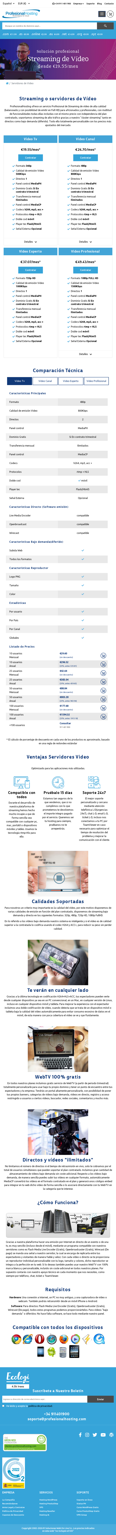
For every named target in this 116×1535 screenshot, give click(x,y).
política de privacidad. (40, 1406)
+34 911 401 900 (63, 3)
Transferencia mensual (21, 445)
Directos (14, 419)
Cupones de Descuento (13, 1515)
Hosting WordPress (48, 1500)
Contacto (109, 3)
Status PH (81, 1503)
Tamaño (14, 585)
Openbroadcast (17, 524)
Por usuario (15, 611)
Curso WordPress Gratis (87, 1507)
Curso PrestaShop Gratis (88, 1511)
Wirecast (14, 533)
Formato (14, 402)
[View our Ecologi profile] (17, 1380)
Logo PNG (14, 576)
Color (12, 594)
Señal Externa (16, 498)
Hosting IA (44, 1515)
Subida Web (15, 550)
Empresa (77, 3)
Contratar (30, 157)
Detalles (29, 241)
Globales (14, 637)
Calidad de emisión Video (23, 410)
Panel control (16, 428)
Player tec (14, 489)
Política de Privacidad (12, 1511)
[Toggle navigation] (102, 14)
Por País (13, 620)
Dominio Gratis (17, 437)
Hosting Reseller (47, 1511)
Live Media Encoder (20, 515)
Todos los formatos (20, 559)
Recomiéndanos (10, 1503)
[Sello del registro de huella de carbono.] (13, 1472)
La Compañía (8, 1500)
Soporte (90, 3)
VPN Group (82, 1515)
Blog (99, 3)
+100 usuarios (17, 725)
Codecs (13, 463)
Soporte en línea (84, 1500)
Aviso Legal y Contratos (13, 1507)
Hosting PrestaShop (48, 1503)
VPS (41, 1507)
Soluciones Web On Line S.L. (59, 1528)
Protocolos (15, 471)
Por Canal (14, 629)
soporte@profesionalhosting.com (57, 1419)
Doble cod (15, 480)
